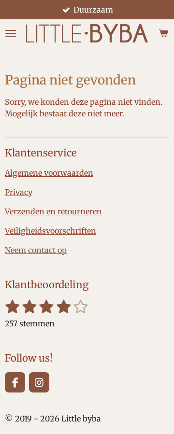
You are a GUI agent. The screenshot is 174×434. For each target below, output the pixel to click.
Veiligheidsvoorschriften (50, 231)
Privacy (18, 192)
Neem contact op (36, 250)
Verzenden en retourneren (53, 211)
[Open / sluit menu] (10, 33)
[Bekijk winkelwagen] (163, 33)
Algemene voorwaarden (49, 173)
